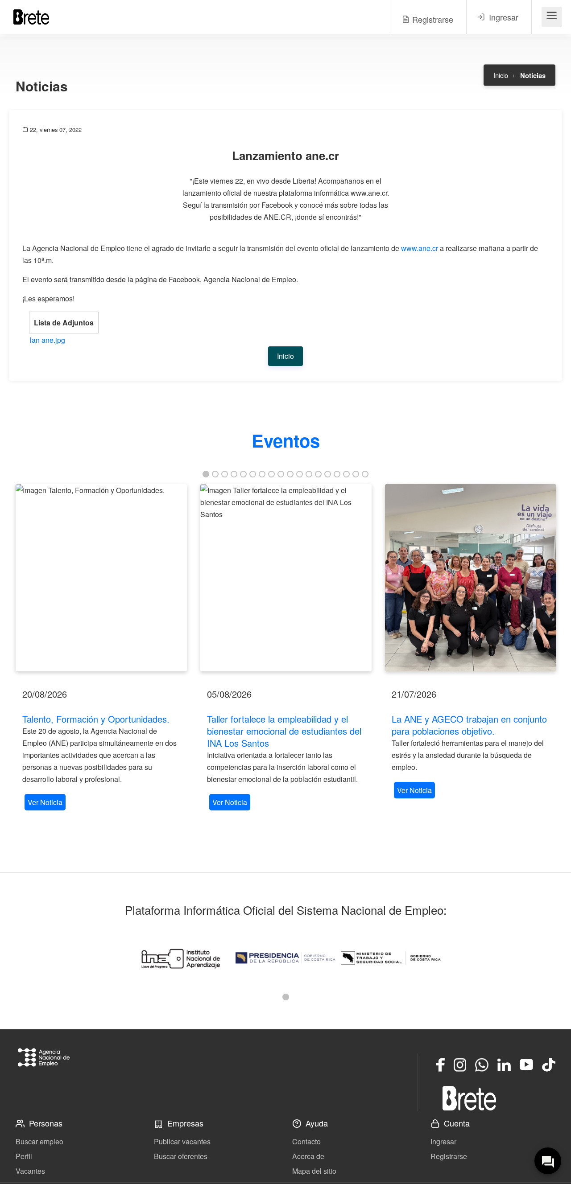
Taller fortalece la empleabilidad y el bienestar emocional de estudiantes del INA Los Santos (284, 731)
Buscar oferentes (180, 1156)
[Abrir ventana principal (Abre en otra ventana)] (469, 1098)
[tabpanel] (101, 648)
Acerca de (308, 1156)
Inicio (500, 75)
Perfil (24, 1156)
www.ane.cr (419, 248)
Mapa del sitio (314, 1171)
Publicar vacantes (182, 1141)
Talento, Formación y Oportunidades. (96, 719)
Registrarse (448, 1156)
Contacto (306, 1141)
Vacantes (30, 1171)
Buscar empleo (39, 1141)
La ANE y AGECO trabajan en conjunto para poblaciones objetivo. (469, 725)
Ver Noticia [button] (45, 802)
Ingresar (443, 1141)
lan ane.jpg (47, 340)
